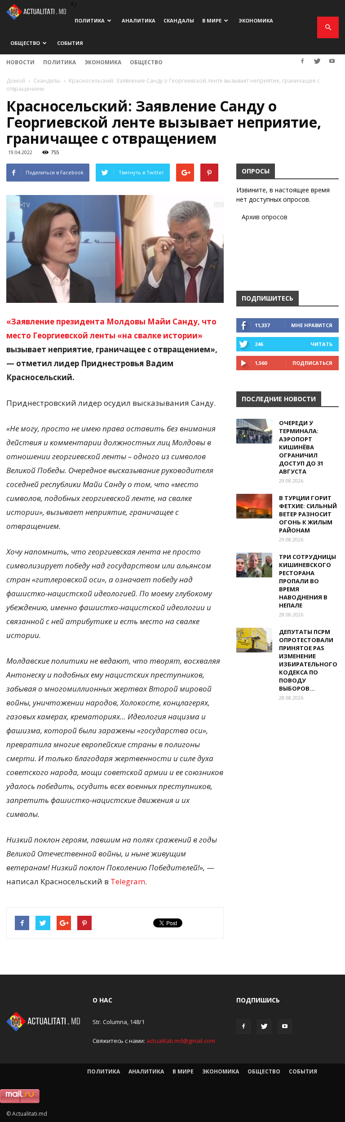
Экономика (256, 20)
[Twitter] (317, 61)
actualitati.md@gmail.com (180, 1041)
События (70, 43)
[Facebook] (302, 61)
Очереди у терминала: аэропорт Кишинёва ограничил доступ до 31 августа (301, 447)
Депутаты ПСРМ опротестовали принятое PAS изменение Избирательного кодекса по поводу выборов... (308, 660)
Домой (15, 80)
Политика (90, 20)
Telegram (128, 881)
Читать (321, 344)
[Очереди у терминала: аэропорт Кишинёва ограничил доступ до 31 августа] (254, 431)
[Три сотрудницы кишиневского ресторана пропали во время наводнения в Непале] (254, 565)
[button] (328, 27)
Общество (25, 43)
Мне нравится (311, 325)
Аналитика (138, 20)
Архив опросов (265, 217)
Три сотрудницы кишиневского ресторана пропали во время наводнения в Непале (307, 581)
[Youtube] (332, 61)
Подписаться (312, 362)
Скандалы (179, 20)
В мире (211, 20)
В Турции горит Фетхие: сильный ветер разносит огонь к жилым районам (308, 514)
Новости (20, 62)
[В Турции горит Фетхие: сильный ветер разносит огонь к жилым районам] (254, 506)
